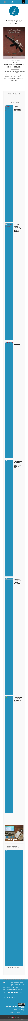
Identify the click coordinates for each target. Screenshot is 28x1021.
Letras (9, 60)
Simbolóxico (18, 1012)
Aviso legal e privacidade (19, 1009)
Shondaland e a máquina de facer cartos (18, 344)
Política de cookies (21, 1010)
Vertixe (23, 1012)
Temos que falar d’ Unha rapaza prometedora (17, 581)
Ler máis (14, 83)
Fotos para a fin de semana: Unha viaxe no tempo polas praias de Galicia (18, 465)
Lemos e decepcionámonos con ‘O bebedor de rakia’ (14, 65)
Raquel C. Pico (15, 69)
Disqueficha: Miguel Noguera (14, 968)
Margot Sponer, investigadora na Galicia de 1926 (18, 699)
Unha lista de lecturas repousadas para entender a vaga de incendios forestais (18, 229)
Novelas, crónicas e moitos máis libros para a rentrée (17, 109)
